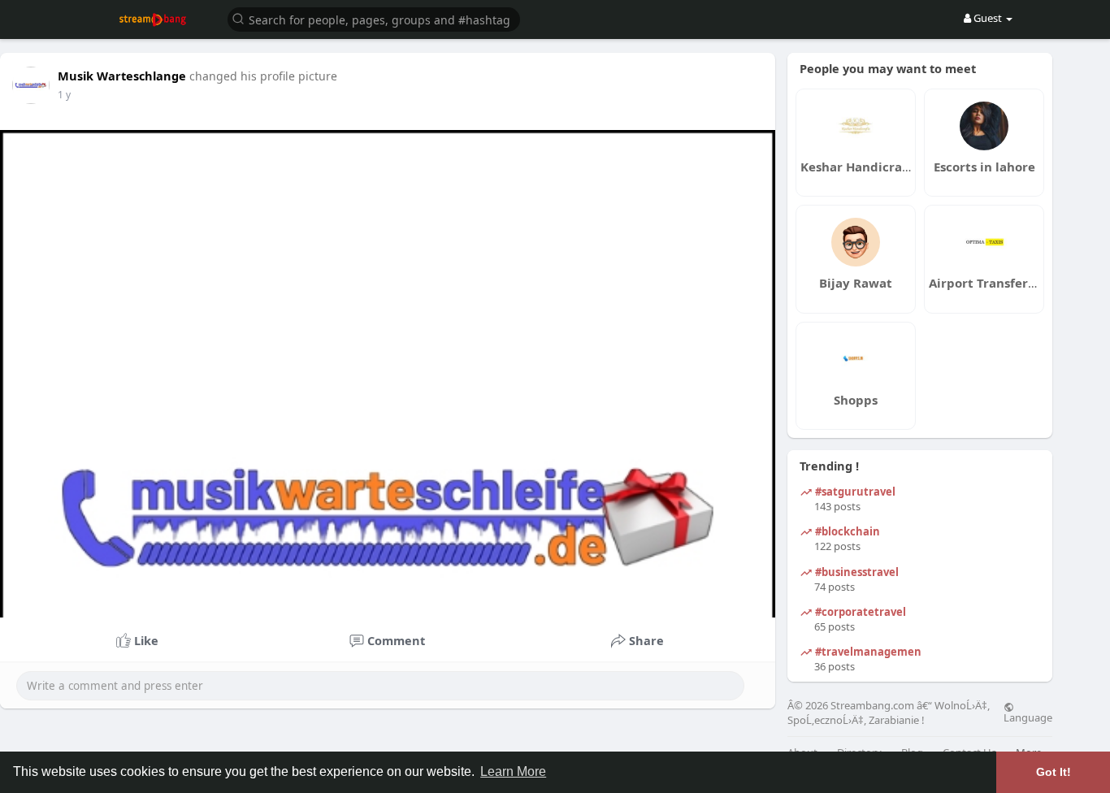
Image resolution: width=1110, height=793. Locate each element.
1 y (64, 95)
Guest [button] (987, 18)
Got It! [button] (1053, 771)
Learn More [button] (513, 771)
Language (1028, 716)
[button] (374, 18)
